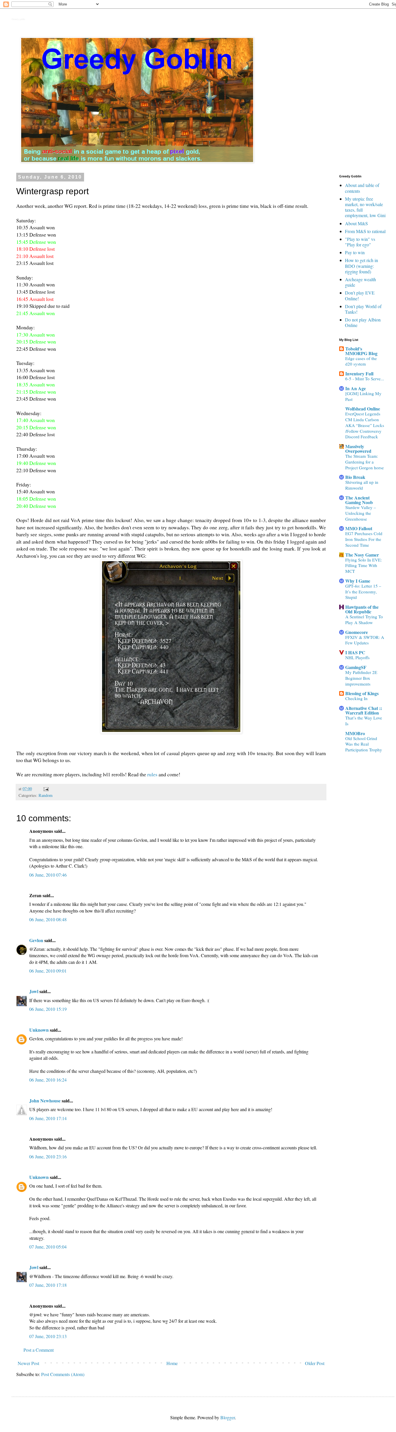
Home (172, 1363)
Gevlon (36, 940)
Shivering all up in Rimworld (361, 485)
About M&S (356, 223)
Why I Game (357, 580)
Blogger (227, 1417)
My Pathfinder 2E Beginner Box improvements (361, 678)
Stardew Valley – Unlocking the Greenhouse (360, 513)
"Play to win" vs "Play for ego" (360, 242)
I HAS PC (355, 652)
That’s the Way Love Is (363, 720)
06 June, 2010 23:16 (48, 1156)
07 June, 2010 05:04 (48, 1247)
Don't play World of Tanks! (363, 309)
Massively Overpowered (358, 448)
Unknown (39, 1029)
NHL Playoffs (357, 657)
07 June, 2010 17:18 (48, 1285)
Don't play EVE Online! (360, 295)
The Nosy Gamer (362, 554)
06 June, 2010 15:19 (48, 1009)
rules (152, 774)
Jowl (33, 991)
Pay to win (355, 252)
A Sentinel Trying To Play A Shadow (364, 619)
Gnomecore (356, 632)
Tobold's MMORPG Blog (361, 351)
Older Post (314, 1363)
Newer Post (28, 1363)
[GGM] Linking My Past (363, 396)
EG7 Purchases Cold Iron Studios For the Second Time (363, 539)
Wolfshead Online (362, 408)
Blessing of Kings (362, 693)
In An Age (355, 388)
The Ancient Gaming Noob (359, 500)
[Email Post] (45, 788)
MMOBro (355, 733)
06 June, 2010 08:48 (48, 919)
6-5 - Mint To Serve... (364, 378)
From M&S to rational (365, 231)
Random (45, 795)
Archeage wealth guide (360, 282)
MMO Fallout (358, 528)
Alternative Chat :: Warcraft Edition (363, 710)
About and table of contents (362, 188)
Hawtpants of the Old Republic (362, 609)
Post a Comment (38, 1350)
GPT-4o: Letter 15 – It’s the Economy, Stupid (363, 591)
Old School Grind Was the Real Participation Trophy (363, 744)
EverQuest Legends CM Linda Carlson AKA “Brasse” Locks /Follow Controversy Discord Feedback (364, 425)
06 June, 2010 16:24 (48, 1080)
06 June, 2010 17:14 (48, 1118)
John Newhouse (45, 1100)
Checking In (356, 698)
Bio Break (355, 477)
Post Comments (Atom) (62, 1374)
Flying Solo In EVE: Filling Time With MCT (363, 565)
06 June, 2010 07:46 (48, 875)
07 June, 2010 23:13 (48, 1336)
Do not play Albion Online (363, 322)
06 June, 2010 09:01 (48, 971)
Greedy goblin (18, 19)
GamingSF (355, 667)
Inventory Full (359, 373)
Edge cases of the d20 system (361, 361)
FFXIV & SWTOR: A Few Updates (364, 640)
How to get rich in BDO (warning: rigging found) (361, 265)
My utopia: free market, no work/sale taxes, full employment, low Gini (365, 207)
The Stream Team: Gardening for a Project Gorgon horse (364, 461)
